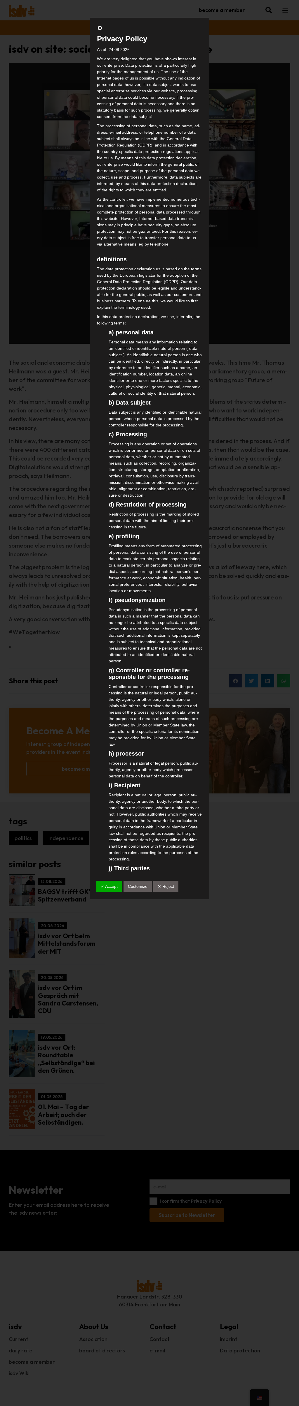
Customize (137, 886)
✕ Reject (166, 886)
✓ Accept (109, 886)
